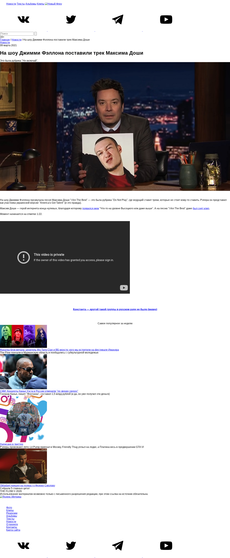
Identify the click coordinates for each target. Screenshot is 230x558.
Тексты (21, 3)
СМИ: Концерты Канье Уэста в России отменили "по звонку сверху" (39, 391)
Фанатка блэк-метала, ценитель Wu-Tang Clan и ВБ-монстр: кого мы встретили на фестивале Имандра (59, 349)
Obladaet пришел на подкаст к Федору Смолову (27, 485)
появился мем (90, 208)
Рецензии (11, 513)
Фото (9, 507)
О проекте (12, 524)
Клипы (40, 3)
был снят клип (201, 208)
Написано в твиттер (11, 444)
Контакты (11, 527)
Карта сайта (13, 530)
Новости (11, 3)
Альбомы (31, 3)
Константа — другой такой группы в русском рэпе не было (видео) (115, 309)
